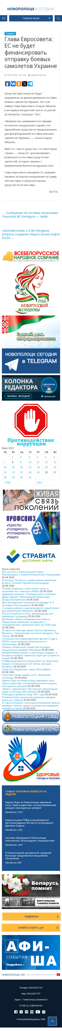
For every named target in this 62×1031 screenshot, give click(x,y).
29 (13, 477)
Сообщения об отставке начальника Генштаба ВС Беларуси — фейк (30, 214)
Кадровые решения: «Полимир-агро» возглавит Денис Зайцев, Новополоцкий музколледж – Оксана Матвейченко (29, 597)
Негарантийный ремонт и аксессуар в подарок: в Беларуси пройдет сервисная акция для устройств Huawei (30, 655)
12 (46, 462)
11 (38, 462)
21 (5, 472)
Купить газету (30, 927)
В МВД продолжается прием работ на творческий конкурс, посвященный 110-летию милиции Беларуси (30, 664)
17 (30, 467)
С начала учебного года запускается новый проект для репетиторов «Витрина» (30, 609)
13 (55, 462)
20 (55, 467)
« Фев (7, 482)
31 (30, 477)
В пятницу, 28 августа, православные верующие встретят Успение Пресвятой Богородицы (29, 581)
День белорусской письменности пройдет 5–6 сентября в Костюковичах (28, 604)
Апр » (40, 482)
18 (38, 467)
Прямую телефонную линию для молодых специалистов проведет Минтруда (26, 648)
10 (30, 462)
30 (21, 477)
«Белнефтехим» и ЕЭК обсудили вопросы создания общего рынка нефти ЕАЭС (31, 234)
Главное (10, 33)
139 (24, 75)
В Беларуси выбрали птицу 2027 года (23, 694)
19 (46, 467)
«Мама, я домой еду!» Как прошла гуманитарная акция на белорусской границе (30, 690)
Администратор (38, 75)
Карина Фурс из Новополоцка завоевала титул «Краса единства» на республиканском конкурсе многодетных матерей (29, 683)
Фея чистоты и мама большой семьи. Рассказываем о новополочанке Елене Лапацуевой (31, 573)
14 (5, 467)
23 (21, 472)
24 (30, 472)
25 (38, 472)
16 (21, 467)
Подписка (31, 916)
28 (5, 477)
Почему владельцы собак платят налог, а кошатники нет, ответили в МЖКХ (25, 590)
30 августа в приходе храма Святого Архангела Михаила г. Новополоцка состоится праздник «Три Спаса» (30, 633)
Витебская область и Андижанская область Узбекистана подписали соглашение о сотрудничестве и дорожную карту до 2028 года (29, 622)
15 (13, 467)
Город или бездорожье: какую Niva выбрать (26, 669)
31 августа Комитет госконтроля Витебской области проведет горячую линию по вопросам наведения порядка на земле (31, 705)
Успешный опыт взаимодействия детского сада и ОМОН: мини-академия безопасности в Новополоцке (29, 641)
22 (13, 472)
